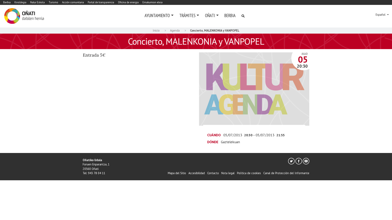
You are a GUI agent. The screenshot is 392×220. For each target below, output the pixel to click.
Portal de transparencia (101, 2)
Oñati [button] (210, 15)
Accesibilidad (196, 173)
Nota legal (228, 173)
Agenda (175, 30)
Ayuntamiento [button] (157, 15)
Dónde (212, 142)
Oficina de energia (128, 2)
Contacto (213, 173)
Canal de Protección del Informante (286, 173)
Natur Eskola (37, 2)
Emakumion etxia (153, 2)
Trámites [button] (187, 15)
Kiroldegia (20, 2)
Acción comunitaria (73, 2)
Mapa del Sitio (177, 173)
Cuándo (214, 135)
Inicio (156, 30)
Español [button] (381, 14)
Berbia (7, 2)
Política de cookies (249, 173)
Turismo (53, 2)
